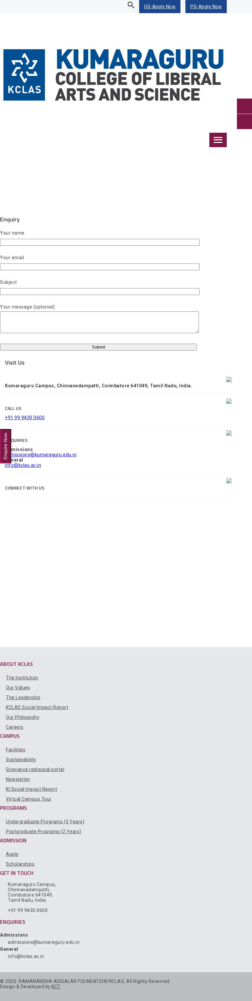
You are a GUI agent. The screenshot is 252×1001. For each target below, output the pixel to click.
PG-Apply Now (206, 6)
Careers (15, 727)
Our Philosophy (22, 717)
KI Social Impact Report (31, 789)
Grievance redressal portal (35, 769)
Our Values (18, 687)
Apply (12, 854)
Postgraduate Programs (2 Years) (43, 831)
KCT (56, 986)
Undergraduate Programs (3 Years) (45, 821)
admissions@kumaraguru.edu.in (40, 454)
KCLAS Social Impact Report (37, 707)
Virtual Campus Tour (29, 799)
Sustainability (21, 759)
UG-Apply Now (160, 6)
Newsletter (18, 779)
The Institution (22, 677)
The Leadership (23, 697)
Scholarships (20, 864)
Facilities (15, 749)
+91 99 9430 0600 (25, 417)
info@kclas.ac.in (23, 465)
